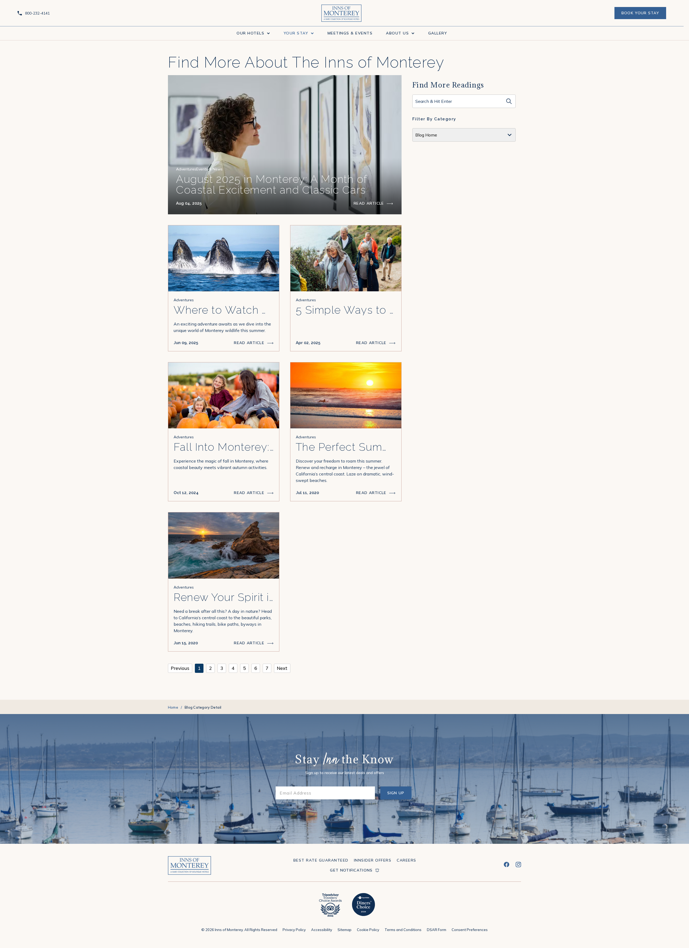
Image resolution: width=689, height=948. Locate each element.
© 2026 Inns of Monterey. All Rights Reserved (239, 930)
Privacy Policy (294, 930)
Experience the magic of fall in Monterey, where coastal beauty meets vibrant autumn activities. (221, 464)
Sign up (399, 794)
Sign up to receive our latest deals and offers (344, 772)
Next (282, 668)
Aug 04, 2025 (189, 203)
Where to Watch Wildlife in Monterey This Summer (224, 310)
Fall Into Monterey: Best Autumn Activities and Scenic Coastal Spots (224, 447)
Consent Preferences (470, 930)
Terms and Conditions (403, 930)
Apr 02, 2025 (308, 342)
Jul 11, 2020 (307, 492)
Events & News (209, 169)
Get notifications (351, 870)
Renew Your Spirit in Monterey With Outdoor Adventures (224, 597)
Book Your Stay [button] (640, 15)
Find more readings (448, 85)
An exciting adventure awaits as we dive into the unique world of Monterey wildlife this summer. (222, 327)
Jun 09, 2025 (186, 342)
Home (173, 707)
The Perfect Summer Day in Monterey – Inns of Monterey (346, 447)
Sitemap (344, 930)
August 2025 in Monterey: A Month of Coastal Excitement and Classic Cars (271, 184)
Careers (406, 860)
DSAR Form (436, 930)
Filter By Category (434, 119)
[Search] (509, 101)
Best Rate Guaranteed (321, 860)
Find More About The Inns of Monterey (306, 62)
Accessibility (321, 930)
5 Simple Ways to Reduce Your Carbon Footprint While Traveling (346, 310)
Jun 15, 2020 (186, 643)
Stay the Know (344, 760)
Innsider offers (373, 860)
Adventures (186, 169)
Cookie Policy (368, 930)
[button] (253, 33)
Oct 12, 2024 (186, 492)
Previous (180, 668)
